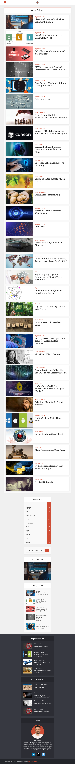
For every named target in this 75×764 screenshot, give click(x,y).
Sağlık (40, 668)
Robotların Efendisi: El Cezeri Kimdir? (49, 403)
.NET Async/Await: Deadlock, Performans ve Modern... (42, 618)
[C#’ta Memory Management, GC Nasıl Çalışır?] (31, 609)
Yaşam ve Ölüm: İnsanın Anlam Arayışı (50, 180)
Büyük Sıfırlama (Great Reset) (49, 434)
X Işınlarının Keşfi (44, 481)
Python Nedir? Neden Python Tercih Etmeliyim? (49, 467)
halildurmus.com (32, 761)
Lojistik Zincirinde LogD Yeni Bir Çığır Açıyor (50, 307)
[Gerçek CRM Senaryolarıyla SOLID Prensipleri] (31, 601)
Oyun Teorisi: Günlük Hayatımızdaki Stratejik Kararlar (51, 116)
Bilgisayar (38, 17)
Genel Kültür (42, 112)
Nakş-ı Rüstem (39, 687)
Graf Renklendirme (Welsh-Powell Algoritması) (48, 291)
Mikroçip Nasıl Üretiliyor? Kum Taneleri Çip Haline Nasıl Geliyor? (50, 341)
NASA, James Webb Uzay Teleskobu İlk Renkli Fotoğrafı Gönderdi (49, 389)
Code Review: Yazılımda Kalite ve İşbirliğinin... (42, 626)
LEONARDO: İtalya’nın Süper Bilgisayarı (48, 243)
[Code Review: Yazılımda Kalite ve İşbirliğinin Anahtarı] (31, 626)
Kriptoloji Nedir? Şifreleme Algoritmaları (48, 212)
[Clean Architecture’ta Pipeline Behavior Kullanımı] (31, 593)
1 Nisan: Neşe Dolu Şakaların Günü (48, 323)
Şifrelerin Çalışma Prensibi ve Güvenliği (49, 164)
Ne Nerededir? (43, 685)
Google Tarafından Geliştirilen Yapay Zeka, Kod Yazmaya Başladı (51, 371)
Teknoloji (42, 128)
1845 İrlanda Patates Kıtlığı (47, 194)
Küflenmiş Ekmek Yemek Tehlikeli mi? (42, 671)
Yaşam (41, 144)
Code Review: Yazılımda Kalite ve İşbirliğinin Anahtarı (51, 84)
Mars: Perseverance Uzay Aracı (50, 450)
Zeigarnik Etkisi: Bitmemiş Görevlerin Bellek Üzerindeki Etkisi (49, 149)
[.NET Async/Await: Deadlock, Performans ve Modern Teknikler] (31, 617)
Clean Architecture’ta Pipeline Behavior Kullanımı (49, 20)
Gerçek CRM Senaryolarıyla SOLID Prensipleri (48, 36)
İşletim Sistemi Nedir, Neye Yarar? (48, 419)
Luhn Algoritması (43, 99)
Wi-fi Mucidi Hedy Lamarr (47, 354)
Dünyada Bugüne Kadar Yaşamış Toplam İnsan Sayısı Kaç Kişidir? (51, 259)
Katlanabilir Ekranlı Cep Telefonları (42, 663)
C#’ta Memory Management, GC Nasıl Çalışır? (50, 52)
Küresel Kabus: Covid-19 (41, 646)
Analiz (36, 431)
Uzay (40, 383)
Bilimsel (37, 272)
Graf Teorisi (40, 226)
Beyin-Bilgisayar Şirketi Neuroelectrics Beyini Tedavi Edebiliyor (49, 277)
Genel (43, 17)
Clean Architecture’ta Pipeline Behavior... (37, 571)
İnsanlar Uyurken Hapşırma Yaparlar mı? (42, 696)
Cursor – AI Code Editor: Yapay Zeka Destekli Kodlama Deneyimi (51, 132)
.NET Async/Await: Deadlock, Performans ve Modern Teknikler (51, 68)
